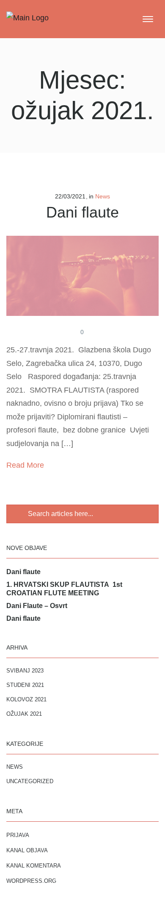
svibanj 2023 (25, 670)
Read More (25, 465)
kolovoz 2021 (26, 699)
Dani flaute (82, 212)
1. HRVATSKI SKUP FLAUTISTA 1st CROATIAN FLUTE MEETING (64, 589)
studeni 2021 (25, 685)
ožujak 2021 (24, 714)
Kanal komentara (33, 865)
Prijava (17, 835)
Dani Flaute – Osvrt (36, 605)
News (102, 196)
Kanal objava (27, 850)
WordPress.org (31, 881)
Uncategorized (29, 781)
